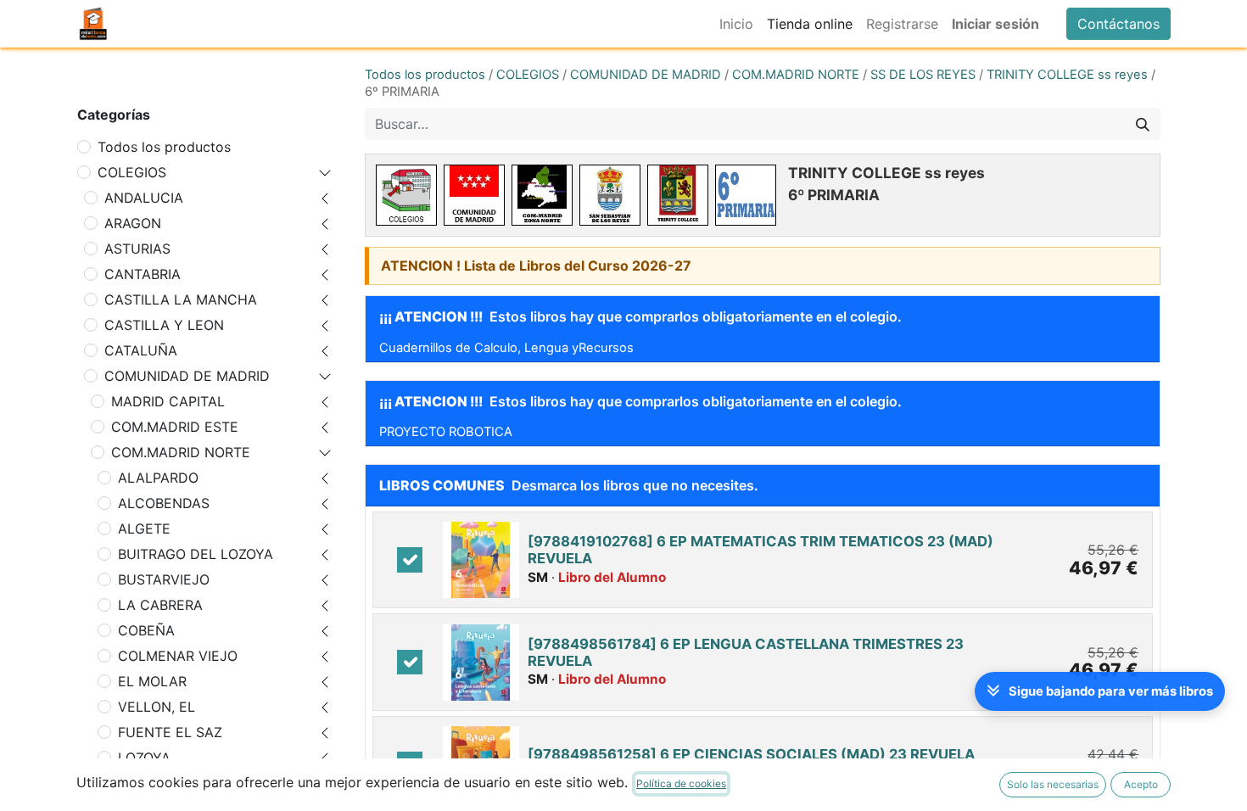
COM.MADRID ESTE (174, 426)
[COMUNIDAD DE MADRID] (474, 195)
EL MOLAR (152, 681)
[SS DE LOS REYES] (609, 195)
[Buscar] (1142, 124)
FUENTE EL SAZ (170, 732)
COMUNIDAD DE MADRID (187, 375)
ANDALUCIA (143, 197)
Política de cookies (681, 783)
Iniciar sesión (995, 23)
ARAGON (132, 223)
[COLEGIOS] (406, 195)
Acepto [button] (1141, 784)
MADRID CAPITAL (168, 401)
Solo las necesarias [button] (1053, 784)
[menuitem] (736, 24)
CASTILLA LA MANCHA (180, 299)
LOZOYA (144, 757)
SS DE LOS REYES (923, 74)
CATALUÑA (140, 350)
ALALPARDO (158, 477)
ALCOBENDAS (164, 503)
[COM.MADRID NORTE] (542, 195)
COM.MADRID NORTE (180, 452)
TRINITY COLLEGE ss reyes (1067, 74)
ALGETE (144, 528)
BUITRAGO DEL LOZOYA (195, 553)
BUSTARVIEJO (164, 579)
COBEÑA (146, 630)
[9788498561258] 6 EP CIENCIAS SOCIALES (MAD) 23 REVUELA (751, 754)
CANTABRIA (142, 274)
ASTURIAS (137, 248)
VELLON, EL (156, 706)
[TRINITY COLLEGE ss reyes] (677, 195)
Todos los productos (164, 146)
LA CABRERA (160, 604)
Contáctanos (1118, 23)
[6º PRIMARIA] (745, 195)
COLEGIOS (132, 172)
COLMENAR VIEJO (178, 655)
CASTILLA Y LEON (164, 324)
